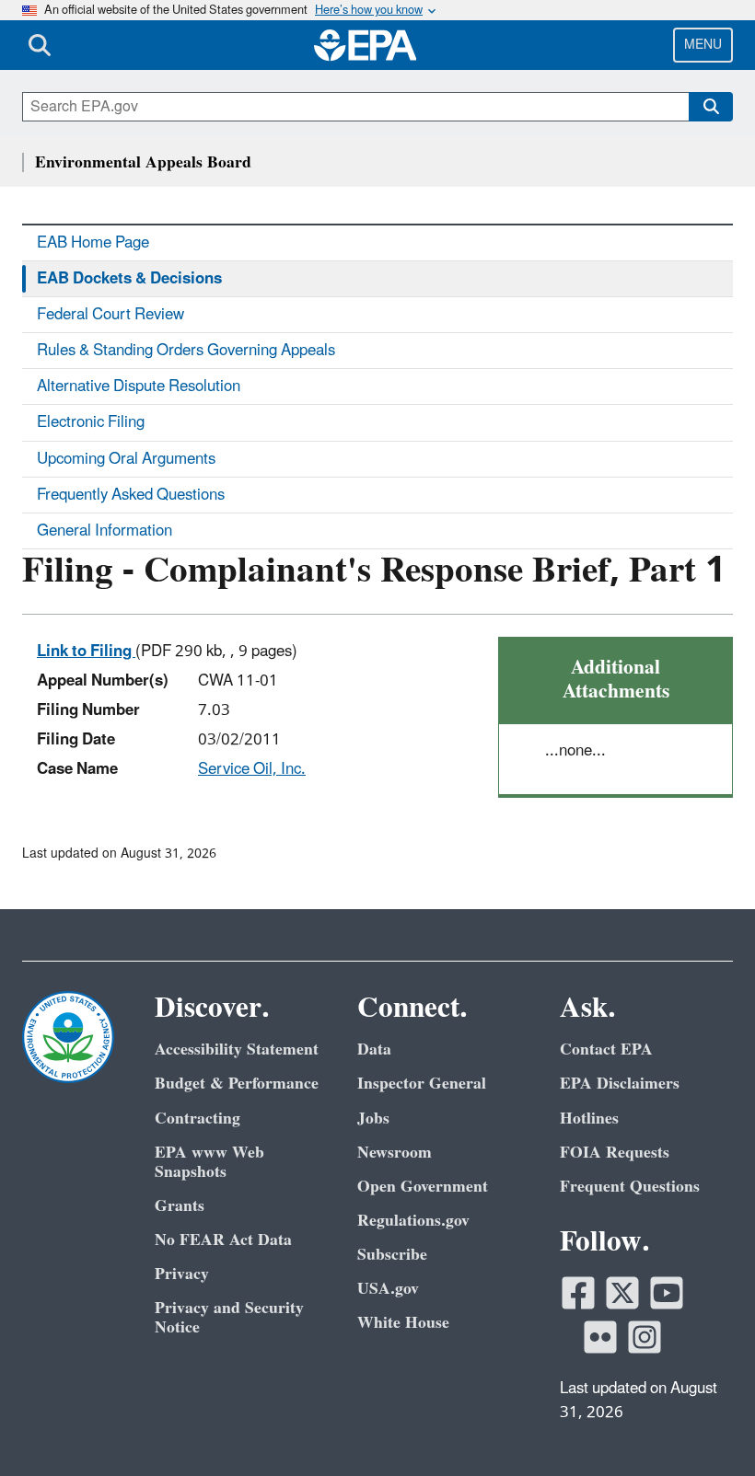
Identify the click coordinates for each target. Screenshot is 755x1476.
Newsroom (394, 1152)
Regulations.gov (413, 1220)
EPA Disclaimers (620, 1083)
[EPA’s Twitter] (622, 1292)
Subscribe (392, 1254)
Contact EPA (606, 1049)
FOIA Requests (614, 1152)
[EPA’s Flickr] (600, 1337)
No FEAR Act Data (223, 1240)
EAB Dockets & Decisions (129, 278)
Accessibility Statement (237, 1049)
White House (403, 1322)
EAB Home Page (93, 242)
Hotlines (589, 1118)
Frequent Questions (630, 1186)
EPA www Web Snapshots (209, 1162)
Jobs (373, 1118)
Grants (179, 1206)
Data (374, 1049)
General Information (104, 531)
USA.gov (388, 1288)
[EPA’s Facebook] (578, 1292)
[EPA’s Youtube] (666, 1292)
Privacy (182, 1274)
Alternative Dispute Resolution (138, 386)
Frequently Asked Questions (131, 495)
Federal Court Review (110, 314)
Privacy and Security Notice (229, 1317)
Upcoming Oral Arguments (126, 459)
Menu (703, 44)
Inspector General (421, 1083)
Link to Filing (86, 651)
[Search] (711, 106)
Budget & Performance (237, 1083)
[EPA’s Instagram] (644, 1337)
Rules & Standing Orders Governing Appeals (186, 350)
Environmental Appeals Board (143, 162)
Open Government (422, 1186)
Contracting (197, 1118)
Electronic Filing (91, 422)
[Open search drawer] (39, 45)
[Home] (365, 45)
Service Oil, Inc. (252, 769)
